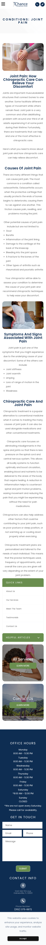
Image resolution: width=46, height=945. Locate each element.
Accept (23, 938)
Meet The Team (13, 608)
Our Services (12, 600)
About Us (10, 591)
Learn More (23, 665)
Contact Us (11, 626)
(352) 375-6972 (23, 909)
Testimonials (12, 617)
